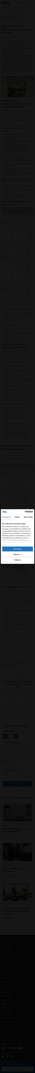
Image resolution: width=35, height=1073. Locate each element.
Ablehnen (17, 560)
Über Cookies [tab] (28, 517)
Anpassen (16, 554)
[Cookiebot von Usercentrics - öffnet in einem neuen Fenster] (25, 512)
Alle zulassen (17, 549)
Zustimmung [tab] (6, 517)
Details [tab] (17, 517)
